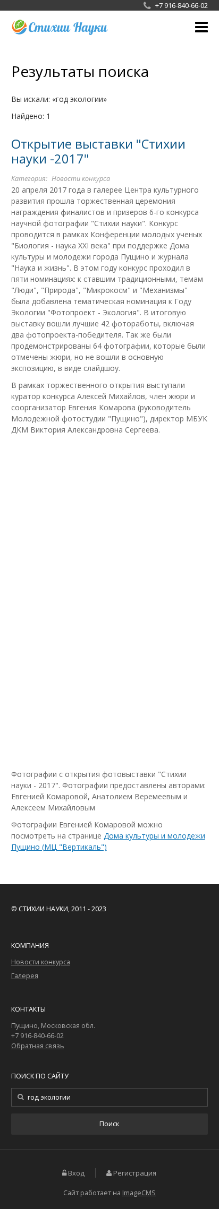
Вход (76, 1173)
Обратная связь (37, 1045)
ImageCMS (139, 1192)
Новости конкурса (81, 178)
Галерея (24, 975)
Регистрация (134, 1173)
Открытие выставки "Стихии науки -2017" (98, 151)
